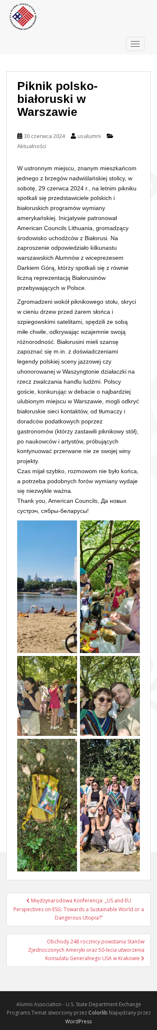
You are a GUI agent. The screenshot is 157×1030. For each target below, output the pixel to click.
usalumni (89, 136)
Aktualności (31, 146)
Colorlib (98, 1012)
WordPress (78, 1021)
